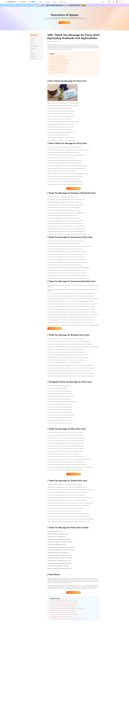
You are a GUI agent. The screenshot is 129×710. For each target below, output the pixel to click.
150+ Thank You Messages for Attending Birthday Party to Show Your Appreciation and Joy (67, 608)
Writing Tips (32, 56)
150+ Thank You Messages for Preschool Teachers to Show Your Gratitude (64, 602)
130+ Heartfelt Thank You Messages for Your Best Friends (61, 616)
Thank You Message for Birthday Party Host (58, 65)
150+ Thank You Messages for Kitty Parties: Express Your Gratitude (62, 606)
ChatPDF (40, 1)
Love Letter (32, 43)
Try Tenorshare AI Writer (74, 188)
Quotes (31, 41)
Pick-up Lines (33, 53)
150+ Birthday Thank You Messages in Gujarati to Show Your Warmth (63, 600)
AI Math (54, 1)
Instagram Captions (34, 46)
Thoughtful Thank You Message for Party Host (58, 66)
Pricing (109, 1)
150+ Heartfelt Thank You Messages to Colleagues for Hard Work (62, 610)
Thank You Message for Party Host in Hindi (58, 72)
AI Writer (30, 1)
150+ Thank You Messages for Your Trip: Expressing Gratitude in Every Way (64, 604)
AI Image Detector (62, 1)
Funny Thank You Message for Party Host (58, 57)
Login (122, 1)
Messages (32, 38)
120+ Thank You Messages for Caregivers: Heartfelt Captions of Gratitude (64, 614)
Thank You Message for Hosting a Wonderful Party (59, 59)
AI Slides (47, 1)
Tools (103, 1)
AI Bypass (21, 1)
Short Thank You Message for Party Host (57, 56)
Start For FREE (63, 22)
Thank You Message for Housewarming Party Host (59, 63)
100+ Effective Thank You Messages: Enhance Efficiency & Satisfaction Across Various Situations (68, 618)
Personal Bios (33, 48)
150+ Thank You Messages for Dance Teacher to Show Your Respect (63, 612)
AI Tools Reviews (33, 58)
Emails (31, 51)
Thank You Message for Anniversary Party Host (59, 61)
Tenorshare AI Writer (80, 585)
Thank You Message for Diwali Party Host (58, 70)
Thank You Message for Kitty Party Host (57, 68)
